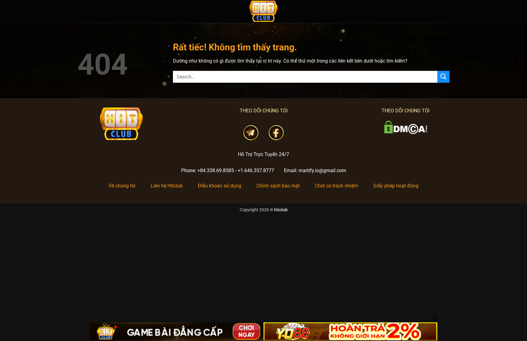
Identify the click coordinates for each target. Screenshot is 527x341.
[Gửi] (443, 77)
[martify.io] (263, 11)
